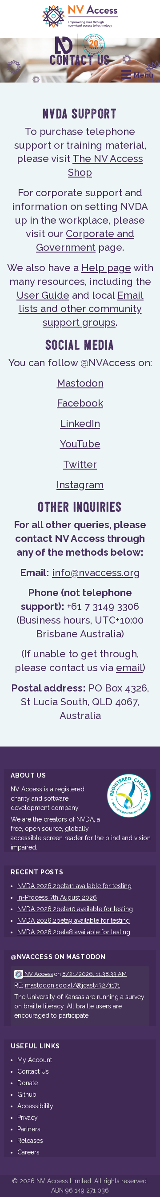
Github (26, 1094)
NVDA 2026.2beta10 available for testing (75, 909)
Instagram (80, 484)
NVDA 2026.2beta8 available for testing (73, 932)
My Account (34, 1059)
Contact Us (33, 1071)
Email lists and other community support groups (81, 308)
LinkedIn (80, 423)
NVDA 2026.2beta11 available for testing (74, 885)
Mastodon (80, 383)
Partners (28, 1129)
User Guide (42, 295)
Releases (30, 1140)
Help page (106, 267)
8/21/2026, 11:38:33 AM (94, 974)
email (129, 667)
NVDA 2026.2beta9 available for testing (73, 920)
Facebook (80, 403)
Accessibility (35, 1106)
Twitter (80, 464)
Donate (27, 1082)
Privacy (27, 1117)
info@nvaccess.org (96, 572)
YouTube (80, 444)
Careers (28, 1152)
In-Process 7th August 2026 (57, 897)
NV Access (38, 974)
